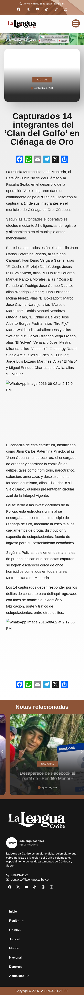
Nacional (15, 957)
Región (14, 920)
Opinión (15, 930)
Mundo (14, 948)
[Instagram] (65, 9)
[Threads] (56, 9)
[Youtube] (37, 9)
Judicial (14, 939)
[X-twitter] (27, 9)
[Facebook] (18, 9)
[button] (2, 751)
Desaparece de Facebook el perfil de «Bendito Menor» (42, 776)
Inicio (13, 911)
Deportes (15, 966)
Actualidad (16, 975)
